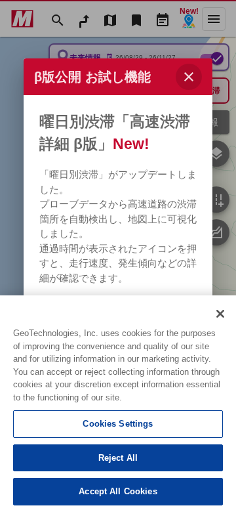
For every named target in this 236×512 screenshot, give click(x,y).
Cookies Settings (118, 424)
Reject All (118, 458)
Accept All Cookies (118, 491)
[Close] (220, 313)
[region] (118, 403)
